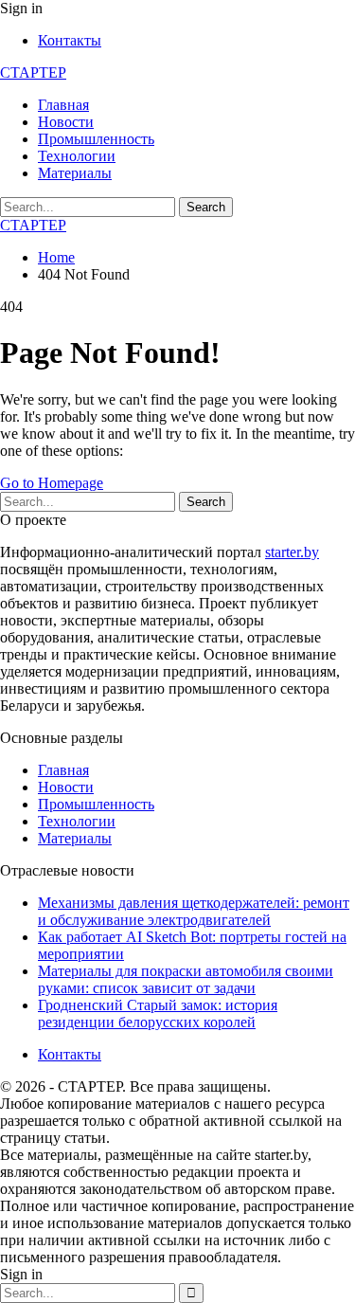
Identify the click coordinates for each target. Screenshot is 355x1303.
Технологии (76, 156)
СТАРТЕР (33, 72)
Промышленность (96, 139)
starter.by (292, 552)
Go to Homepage (51, 483)
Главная (63, 105)
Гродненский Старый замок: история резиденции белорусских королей (157, 1013)
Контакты (69, 40)
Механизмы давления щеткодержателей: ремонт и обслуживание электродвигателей (193, 911)
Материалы (75, 173)
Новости (66, 122)
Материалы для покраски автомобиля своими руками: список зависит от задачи (185, 979)
